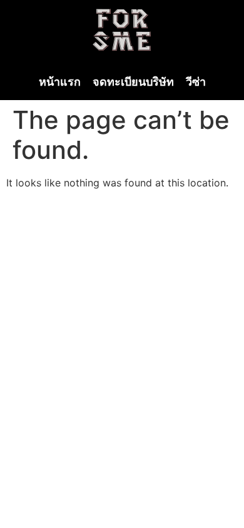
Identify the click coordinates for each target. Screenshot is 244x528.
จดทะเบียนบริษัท (133, 81)
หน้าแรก (60, 81)
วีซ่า (196, 81)
